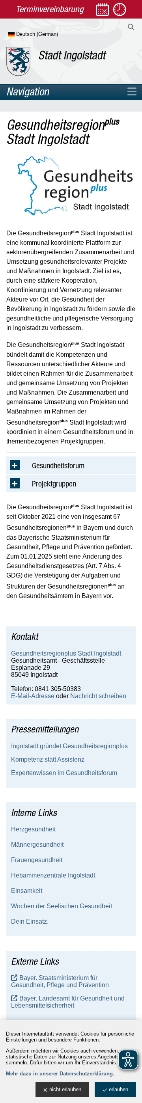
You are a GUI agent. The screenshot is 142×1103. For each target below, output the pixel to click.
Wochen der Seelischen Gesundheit (61, 906)
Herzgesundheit (33, 829)
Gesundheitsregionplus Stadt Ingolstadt (66, 653)
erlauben (118, 1089)
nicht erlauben (65, 1089)
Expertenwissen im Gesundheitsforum (64, 772)
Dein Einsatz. (30, 921)
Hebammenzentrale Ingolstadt (53, 875)
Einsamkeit (26, 890)
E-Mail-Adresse (32, 696)
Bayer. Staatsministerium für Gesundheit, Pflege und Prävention (60, 981)
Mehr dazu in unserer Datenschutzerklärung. (60, 1074)
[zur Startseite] (56, 61)
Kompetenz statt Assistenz (47, 759)
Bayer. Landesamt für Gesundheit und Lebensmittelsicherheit (68, 1002)
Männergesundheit (37, 844)
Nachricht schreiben (98, 696)
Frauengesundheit (36, 860)
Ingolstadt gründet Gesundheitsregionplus (69, 746)
